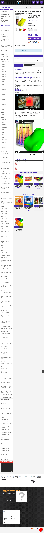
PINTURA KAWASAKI (4, 226)
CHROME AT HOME (4, 48)
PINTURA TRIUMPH (4, 250)
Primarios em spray (4, 153)
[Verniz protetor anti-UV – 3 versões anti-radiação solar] (28, 200)
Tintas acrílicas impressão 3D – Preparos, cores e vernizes (6, 392)
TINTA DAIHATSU (4, 79)
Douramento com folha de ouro (6, 363)
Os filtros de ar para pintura (6, 423)
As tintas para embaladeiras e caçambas (6, 188)
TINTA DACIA (3, 76)
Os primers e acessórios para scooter (6, 316)
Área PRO (6, 505)
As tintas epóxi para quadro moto (6, 261)
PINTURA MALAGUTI (4, 233)
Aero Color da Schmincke (5, 459)
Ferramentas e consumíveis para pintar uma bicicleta (6, 299)
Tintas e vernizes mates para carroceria (6, 334)
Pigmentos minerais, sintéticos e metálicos (6, 358)
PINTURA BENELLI (4, 206)
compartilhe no (23, 46)
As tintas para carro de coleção (6, 183)
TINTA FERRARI (4, 82)
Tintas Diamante (4, 171)
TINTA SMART (3, 137)
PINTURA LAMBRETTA (5, 231)
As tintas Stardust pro (5, 450)
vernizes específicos (4, 337)
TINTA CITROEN (4, 74)
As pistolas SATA (4, 405)
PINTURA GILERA (4, 218)
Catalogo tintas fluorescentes (20, 165)
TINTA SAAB (3, 132)
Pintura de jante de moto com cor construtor (6, 266)
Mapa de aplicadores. (8, 497)
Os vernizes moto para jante (6, 272)
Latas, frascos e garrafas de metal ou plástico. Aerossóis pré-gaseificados (6, 446)
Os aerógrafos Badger (5, 415)
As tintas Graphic (4, 454)
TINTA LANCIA (3, 104)
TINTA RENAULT (4, 127)
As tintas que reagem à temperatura (5, 34)
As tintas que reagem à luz (5, 36)
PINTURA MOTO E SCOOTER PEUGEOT (6, 242)
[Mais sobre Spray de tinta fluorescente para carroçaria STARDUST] (19, 222)
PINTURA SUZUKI (4, 247)
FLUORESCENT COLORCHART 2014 (21, 159)
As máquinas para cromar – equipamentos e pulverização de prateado (6, 46)
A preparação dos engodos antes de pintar (6, 376)
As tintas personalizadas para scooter (6, 309)
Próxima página (40, 7)
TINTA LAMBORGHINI (4, 102)
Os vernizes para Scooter (5, 312)
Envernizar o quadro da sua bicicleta (6, 297)
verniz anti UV (23, 84)
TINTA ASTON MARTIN (5, 61)
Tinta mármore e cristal (5, 32)
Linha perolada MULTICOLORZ (6, 173)
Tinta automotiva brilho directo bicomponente (6, 181)
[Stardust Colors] (18, 2)
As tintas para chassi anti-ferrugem (5, 185)
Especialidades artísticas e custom (5, 350)
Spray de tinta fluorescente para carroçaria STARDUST (18, 230)
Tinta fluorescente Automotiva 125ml (29, 186)
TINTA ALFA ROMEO (4, 59)
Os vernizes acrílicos (4, 335)
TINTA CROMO (3, 43)
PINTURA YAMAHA (4, 252)
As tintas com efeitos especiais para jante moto (6, 270)
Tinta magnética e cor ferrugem (6, 37)
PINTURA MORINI (4, 236)
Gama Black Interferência (5, 176)
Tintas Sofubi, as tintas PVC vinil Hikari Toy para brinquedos (6, 387)
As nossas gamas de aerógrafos (6, 410)
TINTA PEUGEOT (4, 124)
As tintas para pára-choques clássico (6, 196)
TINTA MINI (3, 117)
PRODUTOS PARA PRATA (5, 50)
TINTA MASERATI (4, 111)
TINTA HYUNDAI (4, 91)
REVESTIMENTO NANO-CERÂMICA (5, 339)
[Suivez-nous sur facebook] (6, 493)
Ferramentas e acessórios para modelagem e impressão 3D (6, 395)
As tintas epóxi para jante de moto (6, 263)
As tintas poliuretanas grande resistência (6, 21)
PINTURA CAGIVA (4, 213)
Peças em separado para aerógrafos (5, 417)
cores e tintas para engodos (6, 374)
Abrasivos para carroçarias (5, 429)
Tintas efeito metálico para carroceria (5, 166)
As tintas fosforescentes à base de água (6, 18)
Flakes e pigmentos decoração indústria (6, 355)
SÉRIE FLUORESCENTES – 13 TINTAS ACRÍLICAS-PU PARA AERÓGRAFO (38, 186)
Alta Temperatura (4, 346)
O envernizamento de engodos (6, 378)
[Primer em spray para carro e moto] (19, 200)
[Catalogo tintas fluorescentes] (16, 168)
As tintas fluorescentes (5, 25)
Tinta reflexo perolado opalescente (5, 40)
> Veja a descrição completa (33, 20)
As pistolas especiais (4, 403)
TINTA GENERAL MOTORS (5, 87)
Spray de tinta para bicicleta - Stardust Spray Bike (6, 290)
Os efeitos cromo (4, 42)
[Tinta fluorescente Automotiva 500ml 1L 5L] (19, 178)
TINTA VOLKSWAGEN (5, 145)
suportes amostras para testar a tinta (6, 435)
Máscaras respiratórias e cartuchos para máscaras (5, 421)
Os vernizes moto (4, 257)
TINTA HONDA (3, 89)
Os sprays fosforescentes (5, 16)
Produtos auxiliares (4, 318)
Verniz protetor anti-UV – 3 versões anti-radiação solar (28, 208)
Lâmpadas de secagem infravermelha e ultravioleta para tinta (6, 442)
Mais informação (18, 64)
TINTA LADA (3, 101)
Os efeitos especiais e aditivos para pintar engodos (6, 372)
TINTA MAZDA (3, 112)
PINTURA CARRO (4, 54)
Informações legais (7, 500)
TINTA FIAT (3, 84)
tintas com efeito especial (5, 9)
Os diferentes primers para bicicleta (5, 294)
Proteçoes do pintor (4, 419)
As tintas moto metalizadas (5, 276)
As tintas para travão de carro (6, 194)
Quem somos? (6, 498)
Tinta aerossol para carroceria (6, 164)
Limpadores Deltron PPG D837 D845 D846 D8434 (6, 331)
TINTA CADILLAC (4, 69)
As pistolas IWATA (4, 406)
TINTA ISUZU (3, 92)
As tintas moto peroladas (5, 278)
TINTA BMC (3, 64)
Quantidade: (30, 28)
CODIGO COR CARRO (5, 56)
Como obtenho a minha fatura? (10, 507)
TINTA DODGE (3, 81)
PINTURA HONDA (4, 221)
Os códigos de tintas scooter (6, 310)
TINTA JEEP (3, 97)
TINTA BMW (3, 66)
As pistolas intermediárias (5, 408)
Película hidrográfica (4, 361)
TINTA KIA (3, 99)
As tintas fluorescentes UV (5, 27)
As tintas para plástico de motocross (5, 280)
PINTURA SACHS (4, 245)
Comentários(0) (28, 64)
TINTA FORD (3, 86)
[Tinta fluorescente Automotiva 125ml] (28, 178)
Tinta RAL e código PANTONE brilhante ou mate (6, 286)
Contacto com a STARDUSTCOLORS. (10, 504)
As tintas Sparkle (4, 456)
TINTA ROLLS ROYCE (4, 129)
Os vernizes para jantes (5, 160)
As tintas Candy (4, 28)
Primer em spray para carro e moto (18, 208)
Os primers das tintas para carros (5, 149)
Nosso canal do (5, 461)
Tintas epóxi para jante (5, 157)
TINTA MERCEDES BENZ (5, 114)
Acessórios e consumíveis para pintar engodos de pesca (6, 380)
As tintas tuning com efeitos (6, 168)
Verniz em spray (4, 348)
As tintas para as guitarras (5, 382)
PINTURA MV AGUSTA (5, 239)
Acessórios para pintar (5, 399)
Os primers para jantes (5, 159)
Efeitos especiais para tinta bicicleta (5, 302)
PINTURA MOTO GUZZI (5, 238)
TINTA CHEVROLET (4, 71)
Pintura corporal (4, 366)
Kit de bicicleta (18, 117)
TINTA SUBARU (3, 140)
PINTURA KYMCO (4, 229)
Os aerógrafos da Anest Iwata (6, 413)
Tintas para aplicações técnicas (6, 341)
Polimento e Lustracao (5, 425)
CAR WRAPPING (4, 368)
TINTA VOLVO (3, 147)
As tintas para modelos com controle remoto (6, 390)
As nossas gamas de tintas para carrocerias (6, 53)
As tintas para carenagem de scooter (6, 306)
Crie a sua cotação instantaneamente (11, 506)
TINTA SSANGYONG (4, 139)
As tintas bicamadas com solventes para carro (5, 179)
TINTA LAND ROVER (4, 106)
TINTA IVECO (3, 94)
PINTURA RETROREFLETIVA (6, 343)
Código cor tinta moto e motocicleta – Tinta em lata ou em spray (6, 202)
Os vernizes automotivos (5, 326)
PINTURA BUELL (4, 211)
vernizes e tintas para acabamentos (4, 324)
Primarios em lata (4, 151)
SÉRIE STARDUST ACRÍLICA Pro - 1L (6, 452)
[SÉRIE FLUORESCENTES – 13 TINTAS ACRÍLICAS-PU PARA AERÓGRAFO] (38, 178)
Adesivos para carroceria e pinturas (5, 437)
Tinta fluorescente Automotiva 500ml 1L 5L (18, 186)
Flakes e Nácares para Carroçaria (5, 353)
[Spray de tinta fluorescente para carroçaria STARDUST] (20, 21)
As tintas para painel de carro (6, 192)
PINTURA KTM (3, 228)
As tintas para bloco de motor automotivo (6, 190)
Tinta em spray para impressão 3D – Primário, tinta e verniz (6, 397)
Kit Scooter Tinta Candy (38, 207)
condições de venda (8, 499)
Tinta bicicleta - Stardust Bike (6, 288)
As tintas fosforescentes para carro (6, 23)
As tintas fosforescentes (5, 14)
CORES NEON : (30, 23)
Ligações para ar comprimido (6, 432)
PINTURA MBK (3, 234)
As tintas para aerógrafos (5, 448)
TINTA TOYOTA (3, 144)
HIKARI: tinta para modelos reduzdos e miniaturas (5, 384)
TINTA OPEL (3, 122)
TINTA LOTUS (3, 109)
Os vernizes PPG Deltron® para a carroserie (6, 329)
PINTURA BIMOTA (4, 208)
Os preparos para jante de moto (6, 268)
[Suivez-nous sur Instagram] (12, 493)
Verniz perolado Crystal (5, 30)
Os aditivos (3, 319)
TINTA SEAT (3, 134)
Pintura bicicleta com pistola (6, 292)
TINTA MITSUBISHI (4, 119)
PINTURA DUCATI (4, 216)
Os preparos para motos (5, 255)
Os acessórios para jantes (5, 162)
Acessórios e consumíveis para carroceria (6, 427)
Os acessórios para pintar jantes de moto (6, 274)
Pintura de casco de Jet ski (5, 282)
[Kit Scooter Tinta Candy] (38, 200)
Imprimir (18, 45)
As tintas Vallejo (4, 457)
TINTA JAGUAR (3, 96)
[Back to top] (43, 371)
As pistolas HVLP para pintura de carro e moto (6, 401)
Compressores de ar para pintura (5, 440)
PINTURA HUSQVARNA (5, 223)
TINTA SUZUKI (3, 142)
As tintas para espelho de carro (6, 198)
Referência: (17, 14)
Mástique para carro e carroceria (5, 155)
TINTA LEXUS (3, 107)
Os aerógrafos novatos (5, 411)
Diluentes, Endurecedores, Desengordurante (5, 322)
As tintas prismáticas (4, 11)
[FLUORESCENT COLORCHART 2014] (16, 163)
